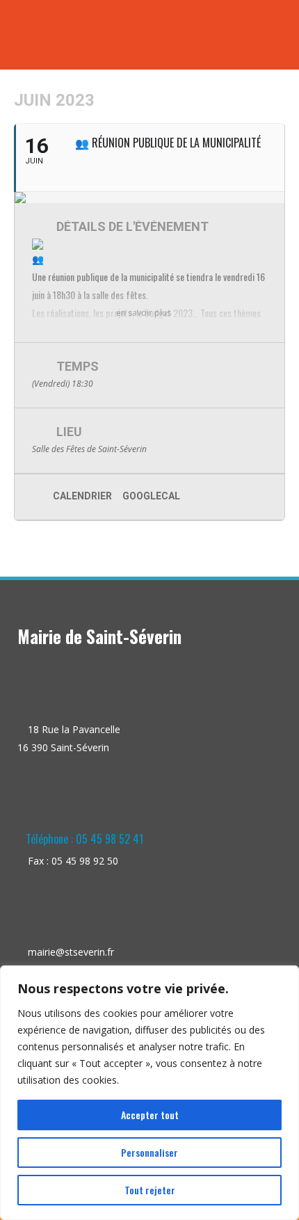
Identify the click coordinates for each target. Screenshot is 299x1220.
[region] (149, 1092)
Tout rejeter (149, 1189)
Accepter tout (150, 1114)
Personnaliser (149, 1152)
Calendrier (82, 495)
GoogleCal (151, 495)
